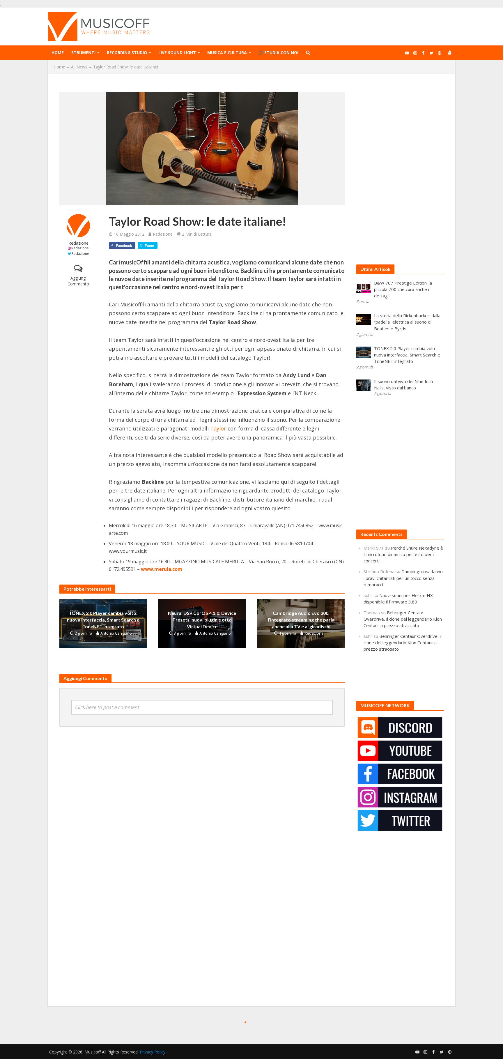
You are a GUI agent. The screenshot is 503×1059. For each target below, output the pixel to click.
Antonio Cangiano (116, 633)
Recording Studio (127, 52)
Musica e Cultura (227, 52)
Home (58, 52)
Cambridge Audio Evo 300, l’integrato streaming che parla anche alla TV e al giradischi (301, 619)
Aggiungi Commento (78, 281)
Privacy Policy (152, 1052)
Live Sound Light (177, 52)
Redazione (78, 243)
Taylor (218, 428)
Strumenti (83, 52)
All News (79, 67)
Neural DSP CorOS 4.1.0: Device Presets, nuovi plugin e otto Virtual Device (202, 619)
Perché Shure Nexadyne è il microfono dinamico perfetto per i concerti (403, 554)
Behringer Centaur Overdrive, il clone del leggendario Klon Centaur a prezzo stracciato (403, 619)
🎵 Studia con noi (278, 52)
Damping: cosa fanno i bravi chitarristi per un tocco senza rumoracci (403, 578)
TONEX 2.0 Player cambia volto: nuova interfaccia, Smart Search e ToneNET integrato (103, 619)
